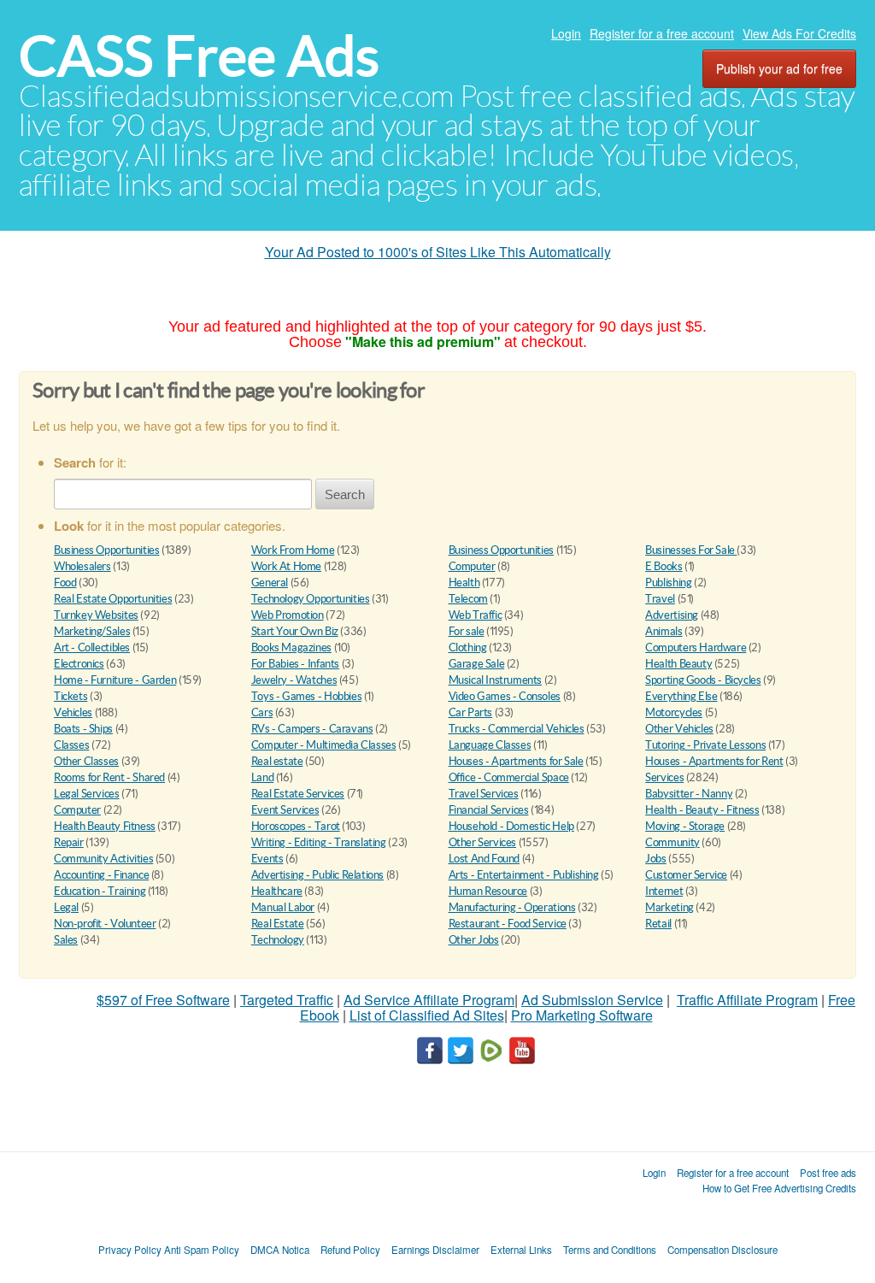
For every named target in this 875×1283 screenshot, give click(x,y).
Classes (71, 745)
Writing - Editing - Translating (318, 842)
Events (267, 858)
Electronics (79, 663)
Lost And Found (484, 858)
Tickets (70, 696)
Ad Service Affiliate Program (429, 999)
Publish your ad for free (779, 68)
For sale (466, 631)
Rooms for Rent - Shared (109, 777)
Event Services (285, 809)
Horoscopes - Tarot (295, 826)
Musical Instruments (496, 680)
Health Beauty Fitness (105, 826)
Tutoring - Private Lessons (705, 745)
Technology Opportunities (310, 598)
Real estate (277, 761)
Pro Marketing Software (582, 1015)
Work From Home (293, 550)
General (269, 582)
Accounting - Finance (101, 874)
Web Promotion (287, 615)
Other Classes (86, 761)
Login (566, 33)
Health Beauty (678, 663)
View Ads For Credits (799, 33)
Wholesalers (82, 566)
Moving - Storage (685, 826)
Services (664, 777)
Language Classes (490, 745)
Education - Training (99, 891)
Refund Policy (350, 1250)
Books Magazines (291, 647)
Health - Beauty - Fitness (702, 809)
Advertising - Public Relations (317, 874)
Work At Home (286, 566)
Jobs (655, 858)
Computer (472, 566)
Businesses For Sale (691, 550)
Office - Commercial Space (509, 777)
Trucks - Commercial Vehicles (516, 728)
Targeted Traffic (286, 999)
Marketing (669, 907)
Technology (277, 939)
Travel (660, 598)
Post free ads (828, 1173)
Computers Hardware (695, 647)
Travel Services (484, 793)
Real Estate (277, 923)
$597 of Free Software (163, 999)
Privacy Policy (129, 1250)
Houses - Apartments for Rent (714, 761)
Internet (664, 891)
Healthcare (276, 891)
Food (65, 582)
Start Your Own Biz (294, 631)
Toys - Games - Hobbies (306, 696)
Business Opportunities (106, 550)
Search (345, 494)
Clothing (468, 647)
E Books (663, 566)
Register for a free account (662, 33)
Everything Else (681, 696)
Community (672, 842)
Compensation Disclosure (722, 1250)
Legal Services (87, 793)
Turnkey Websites (96, 615)
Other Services (483, 842)
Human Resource (488, 891)
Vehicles (73, 712)
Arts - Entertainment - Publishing (524, 874)
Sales (66, 939)
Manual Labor (282, 907)
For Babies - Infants (295, 663)
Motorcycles (673, 712)
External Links (521, 1250)
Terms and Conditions (609, 1250)
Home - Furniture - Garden (115, 680)
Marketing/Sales (92, 631)
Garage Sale (477, 663)
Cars (262, 712)
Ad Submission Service (592, 999)
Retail (658, 923)
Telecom (468, 598)
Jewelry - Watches (294, 680)
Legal (66, 907)
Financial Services (489, 809)
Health (464, 582)
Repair (69, 842)
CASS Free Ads (199, 56)
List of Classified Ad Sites (426, 1015)
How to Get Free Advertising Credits (779, 1188)
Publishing (668, 582)
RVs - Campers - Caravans (312, 728)
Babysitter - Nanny (688, 793)
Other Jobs (474, 939)
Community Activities (103, 858)
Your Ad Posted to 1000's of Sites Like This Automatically (438, 252)
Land (262, 777)
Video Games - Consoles (505, 696)
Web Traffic (475, 615)
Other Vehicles (679, 728)
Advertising (671, 615)
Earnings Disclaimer (435, 1250)
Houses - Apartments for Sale (516, 761)
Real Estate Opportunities (113, 598)
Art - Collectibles (92, 647)
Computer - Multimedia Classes (323, 745)
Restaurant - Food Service (508, 923)
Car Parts (471, 712)
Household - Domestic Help (511, 826)
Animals (663, 631)
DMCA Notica (279, 1250)
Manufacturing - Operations (512, 907)
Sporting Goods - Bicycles (702, 680)
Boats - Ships (83, 728)
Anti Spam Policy (201, 1250)
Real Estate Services (297, 793)
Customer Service (686, 874)
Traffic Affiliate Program (747, 999)
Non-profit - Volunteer (105, 923)
